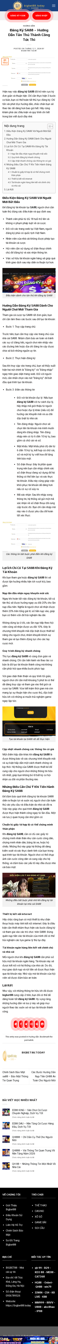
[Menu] (54, 6)
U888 (38, 1306)
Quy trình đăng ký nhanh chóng (25, 157)
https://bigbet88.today (18, 1305)
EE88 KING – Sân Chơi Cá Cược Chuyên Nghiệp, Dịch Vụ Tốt (29, 1112)
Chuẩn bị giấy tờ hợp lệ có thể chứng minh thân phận (30, 174)
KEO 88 (39, 1272)
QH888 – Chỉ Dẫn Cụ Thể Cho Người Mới (32, 1139)
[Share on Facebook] (21, 1024)
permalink (28, 1040)
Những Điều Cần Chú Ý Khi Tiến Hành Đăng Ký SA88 (28, 166)
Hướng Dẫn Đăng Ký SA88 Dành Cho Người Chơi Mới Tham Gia (28, 140)
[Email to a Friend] (31, 1024)
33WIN (38, 1292)
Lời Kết (10, 189)
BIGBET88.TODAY (29, 51)
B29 (46, 1267)
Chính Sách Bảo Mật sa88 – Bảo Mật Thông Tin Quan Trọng (15, 1076)
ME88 (49, 1272)
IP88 (39, 1311)
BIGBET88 (11, 1267)
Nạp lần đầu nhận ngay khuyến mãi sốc (29, 154)
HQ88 (38, 1282)
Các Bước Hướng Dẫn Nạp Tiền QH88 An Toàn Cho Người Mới (43, 1076)
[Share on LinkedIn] (42, 1024)
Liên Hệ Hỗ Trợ (14, 1224)
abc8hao (49, 1306)
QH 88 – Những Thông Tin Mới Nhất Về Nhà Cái (34, 1165)
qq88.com (49, 1336)
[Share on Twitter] (26, 1024)
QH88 (38, 1286)
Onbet (48, 1282)
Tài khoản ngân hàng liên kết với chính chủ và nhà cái (30, 184)
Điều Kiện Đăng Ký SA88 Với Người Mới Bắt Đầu (28, 133)
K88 (44, 1296)
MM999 (39, 1302)
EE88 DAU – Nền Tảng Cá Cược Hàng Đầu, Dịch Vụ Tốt (33, 1125)
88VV (50, 1302)
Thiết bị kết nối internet (22, 179)
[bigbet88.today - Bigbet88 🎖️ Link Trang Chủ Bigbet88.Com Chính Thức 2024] (29, 5)
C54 (47, 1292)
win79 (47, 1286)
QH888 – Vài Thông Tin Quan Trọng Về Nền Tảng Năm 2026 (33, 1152)
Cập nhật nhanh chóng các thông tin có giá (31, 161)
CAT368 (40, 1276)
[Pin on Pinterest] (36, 1024)
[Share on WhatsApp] (15, 1024)
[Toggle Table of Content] (48, 126)
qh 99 (38, 1267)
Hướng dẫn (29, 26)
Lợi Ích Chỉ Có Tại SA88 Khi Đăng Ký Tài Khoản (27, 148)
